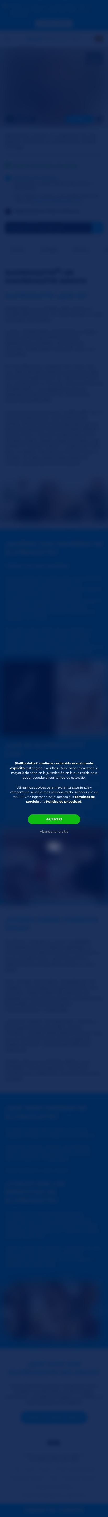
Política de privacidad (63, 801)
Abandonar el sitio (54, 831)
